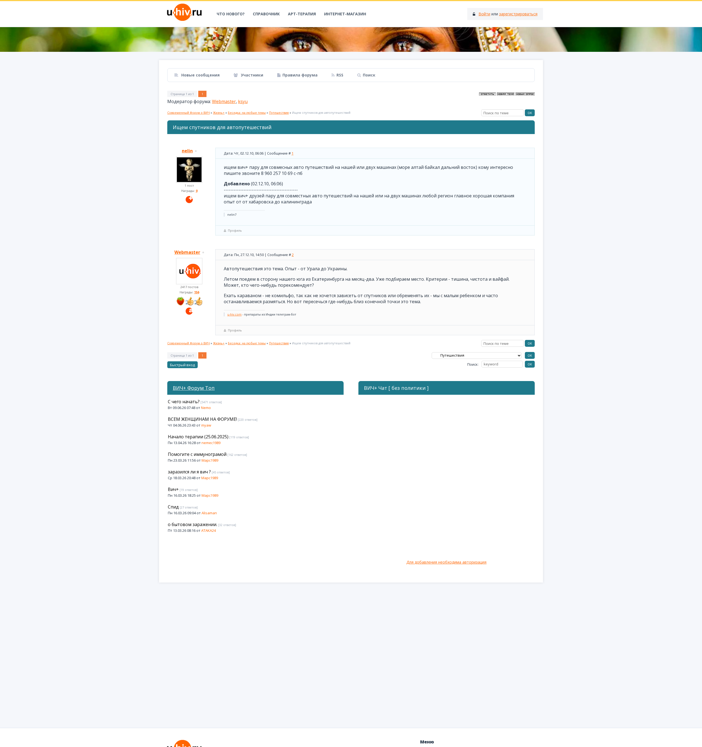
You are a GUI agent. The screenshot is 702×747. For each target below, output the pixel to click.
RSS (339, 75)
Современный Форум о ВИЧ (188, 112)
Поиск (369, 75)
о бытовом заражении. (192, 524)
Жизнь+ (219, 112)
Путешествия (279, 112)
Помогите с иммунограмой (197, 454)
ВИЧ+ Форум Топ (194, 388)
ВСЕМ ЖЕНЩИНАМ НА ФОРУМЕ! (202, 419)
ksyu (243, 101)
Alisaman (209, 512)
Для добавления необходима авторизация (446, 562)
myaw (206, 425)
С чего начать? (184, 402)
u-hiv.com (234, 314)
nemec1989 (211, 442)
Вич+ (173, 489)
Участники (251, 75)
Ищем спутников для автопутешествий (321, 112)
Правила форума (300, 75)
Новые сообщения (200, 75)
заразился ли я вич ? (189, 472)
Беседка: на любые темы (247, 112)
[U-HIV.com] (351, 39)
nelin (187, 151)
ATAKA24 (208, 530)
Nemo (206, 407)
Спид (173, 507)
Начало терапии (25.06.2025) (198, 437)
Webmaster (224, 101)
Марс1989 (210, 460)
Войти (484, 13)
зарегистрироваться (518, 13)
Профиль (235, 230)
